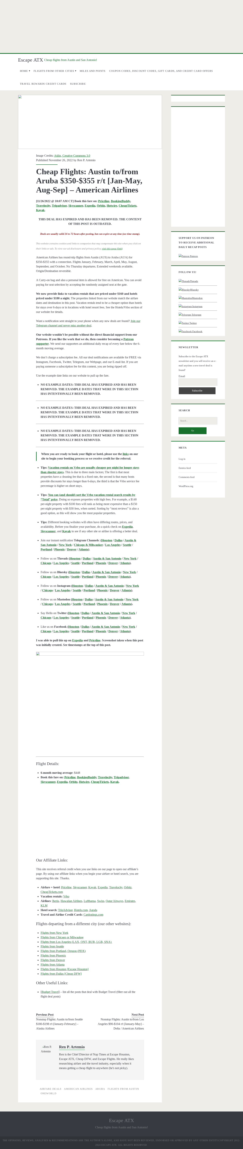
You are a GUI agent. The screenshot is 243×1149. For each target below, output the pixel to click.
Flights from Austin (123, 1088)
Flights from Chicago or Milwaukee (62, 937)
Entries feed (185, 468)
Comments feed (187, 477)
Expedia (90, 205)
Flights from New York (54, 932)
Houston (106, 540)
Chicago (46, 563)
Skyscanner (75, 205)
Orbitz (101, 205)
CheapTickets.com (52, 891)
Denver (72, 549)
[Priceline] (90, 697)
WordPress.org (186, 486)
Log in (182, 458)
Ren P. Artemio (86, 160)
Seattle (127, 544)
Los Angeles (113, 544)
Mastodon (197, 298)
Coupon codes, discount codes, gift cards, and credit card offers (161, 71)
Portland (46, 549)
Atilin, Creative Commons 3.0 (72, 155)
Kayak (40, 210)
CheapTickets (127, 205)
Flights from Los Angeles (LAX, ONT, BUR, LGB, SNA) (76, 941)
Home (24, 71)
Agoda (93, 910)
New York (65, 544)
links (126, 454)
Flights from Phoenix (53, 955)
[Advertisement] (121, 26)
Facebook (197, 331)
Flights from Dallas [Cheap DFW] (61, 973)
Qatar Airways (114, 901)
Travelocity (43, 205)
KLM (44, 905)
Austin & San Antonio (107, 558)
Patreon (193, 256)
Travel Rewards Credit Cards (43, 83)
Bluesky (194, 289)
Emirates (130, 901)
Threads (194, 281)
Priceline (103, 201)
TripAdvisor (65, 910)
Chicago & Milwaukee (88, 544)
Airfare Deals (51, 1088)
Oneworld (48, 1093)
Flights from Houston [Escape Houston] (64, 969)
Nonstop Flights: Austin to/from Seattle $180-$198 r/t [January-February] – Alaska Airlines (59, 1024)
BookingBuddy (120, 201)
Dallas (118, 540)
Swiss (100, 901)
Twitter (193, 323)
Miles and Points (93, 71)
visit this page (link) (112, 248)
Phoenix (59, 549)
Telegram (196, 314)
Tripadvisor (59, 205)
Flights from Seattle (52, 946)
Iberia (55, 901)
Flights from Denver (53, 960)
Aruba (100, 1088)
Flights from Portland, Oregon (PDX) (63, 951)
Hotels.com (81, 910)
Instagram (197, 306)
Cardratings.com (93, 914)
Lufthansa (90, 901)
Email (182, 376)
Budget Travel (50, 991)
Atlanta (83, 549)
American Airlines (78, 1088)
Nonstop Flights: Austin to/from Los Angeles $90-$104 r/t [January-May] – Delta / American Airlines (121, 1024)
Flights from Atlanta (53, 964)
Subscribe (78, 83)
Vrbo (66, 896)
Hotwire (112, 205)
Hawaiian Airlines (71, 901)
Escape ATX (30, 60)
